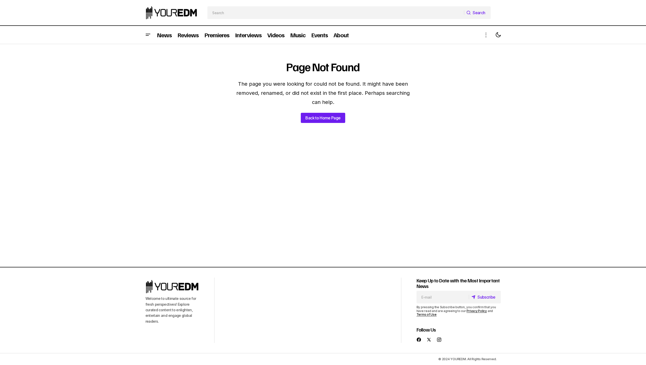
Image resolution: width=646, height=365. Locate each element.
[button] (148, 35)
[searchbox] (336, 13)
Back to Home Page (322, 117)
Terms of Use (427, 314)
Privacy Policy (477, 311)
